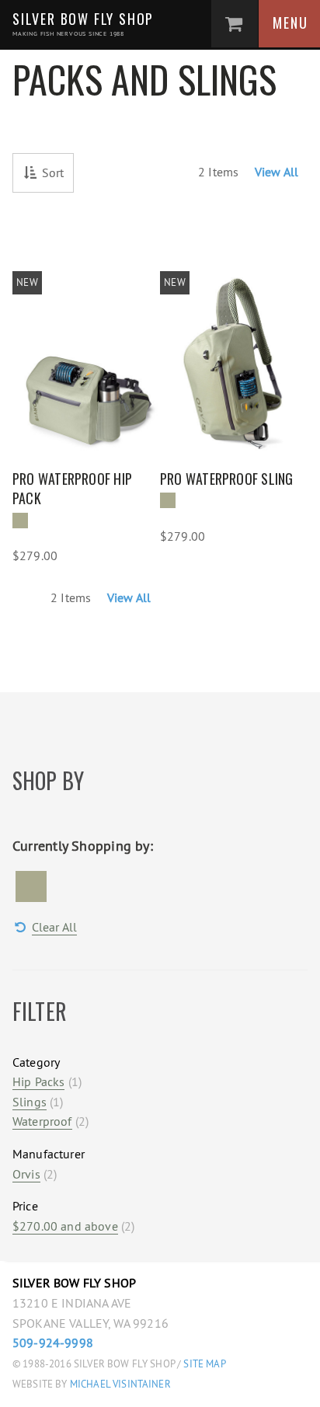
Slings (29, 1101)
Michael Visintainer (119, 1384)
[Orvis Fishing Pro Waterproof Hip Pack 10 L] (86, 355)
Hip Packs (38, 1081)
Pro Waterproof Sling (227, 478)
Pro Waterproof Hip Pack (72, 488)
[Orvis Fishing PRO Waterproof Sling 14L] (234, 355)
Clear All (54, 927)
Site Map (204, 1363)
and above (65, 1226)
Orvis (26, 1174)
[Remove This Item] (31, 886)
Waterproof (42, 1121)
